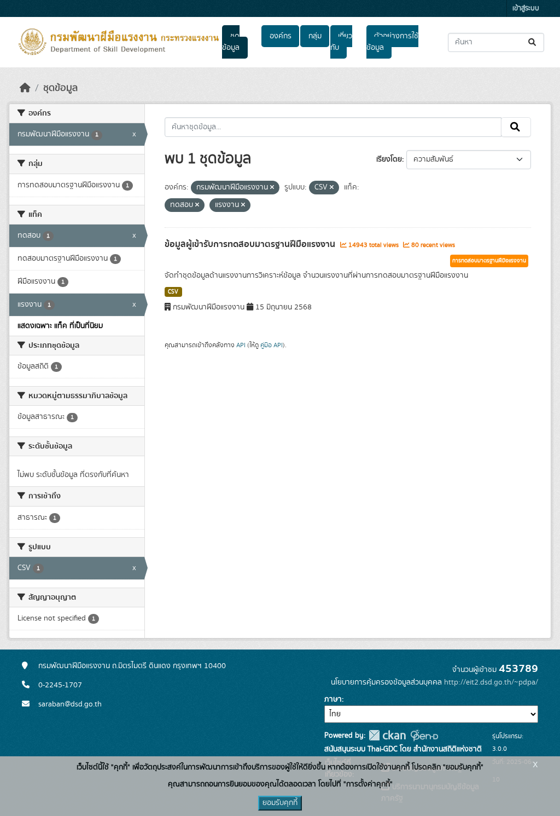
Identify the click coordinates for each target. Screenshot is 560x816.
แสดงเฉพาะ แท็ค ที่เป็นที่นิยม (60, 325)
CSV (173, 292)
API (241, 345)
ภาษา (333, 699)
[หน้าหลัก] (25, 88)
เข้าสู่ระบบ (525, 8)
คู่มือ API (271, 345)
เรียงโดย (389, 159)
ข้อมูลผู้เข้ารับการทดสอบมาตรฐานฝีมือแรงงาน (251, 244)
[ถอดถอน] (272, 187)
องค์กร (280, 36)
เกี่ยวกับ (341, 42)
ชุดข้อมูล (231, 42)
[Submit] (533, 42)
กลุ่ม (315, 36)
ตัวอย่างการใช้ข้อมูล (392, 42)
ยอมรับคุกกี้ (280, 802)
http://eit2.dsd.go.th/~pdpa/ (491, 682)
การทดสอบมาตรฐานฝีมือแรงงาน (489, 261)
